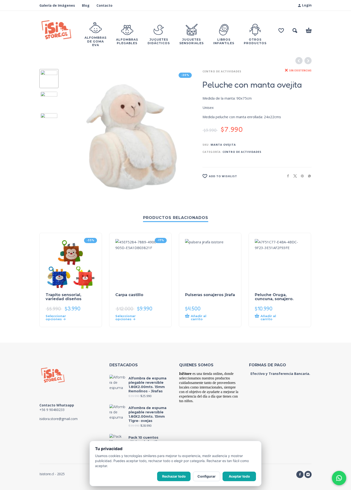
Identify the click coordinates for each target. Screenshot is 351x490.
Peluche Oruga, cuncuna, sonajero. (274, 297)
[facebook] (299, 474)
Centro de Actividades (221, 71)
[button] (294, 30)
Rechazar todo (174, 476)
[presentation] (73, 135)
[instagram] (308, 474)
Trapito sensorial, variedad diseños (63, 297)
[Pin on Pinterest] (300, 176)
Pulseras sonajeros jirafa (210, 295)
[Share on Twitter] (293, 176)
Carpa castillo (129, 295)
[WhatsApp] (339, 478)
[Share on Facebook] (286, 176)
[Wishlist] (281, 30)
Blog (86, 5)
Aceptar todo (239, 476)
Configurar (206, 476)
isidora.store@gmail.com (58, 418)
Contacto (104, 5)
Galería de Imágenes (57, 5)
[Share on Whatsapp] (308, 176)
